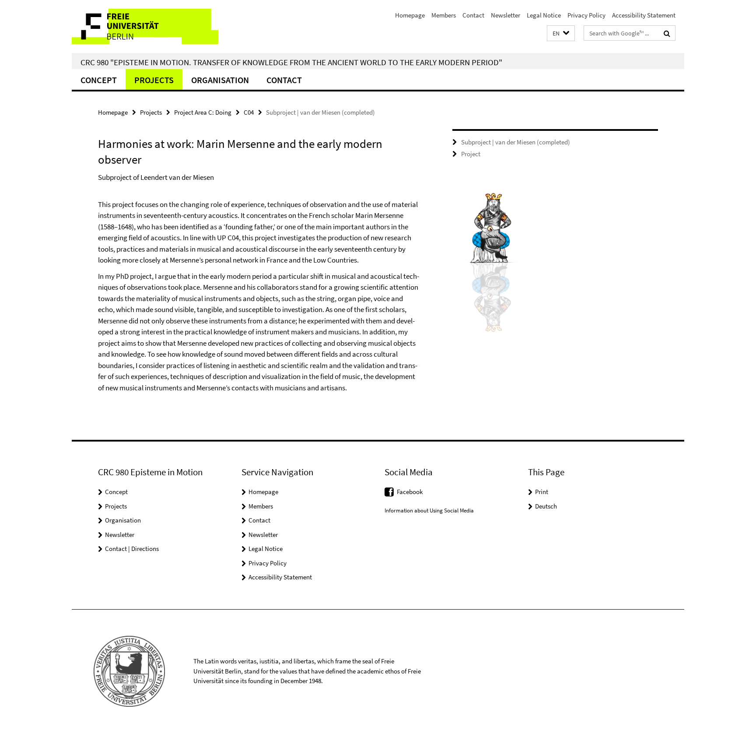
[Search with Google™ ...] (667, 33)
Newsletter (505, 15)
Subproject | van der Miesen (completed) (515, 142)
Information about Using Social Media (429, 510)
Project (470, 154)
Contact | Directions (132, 548)
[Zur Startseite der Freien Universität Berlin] (145, 26)
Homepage (410, 15)
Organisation (220, 79)
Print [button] (541, 491)
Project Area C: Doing (202, 112)
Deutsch (546, 506)
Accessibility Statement (644, 15)
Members (443, 15)
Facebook (410, 491)
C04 (249, 112)
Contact (473, 15)
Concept (98, 79)
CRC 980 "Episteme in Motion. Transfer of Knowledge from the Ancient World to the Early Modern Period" (291, 62)
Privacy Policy (586, 15)
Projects (154, 79)
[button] (561, 33)
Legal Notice (544, 15)
